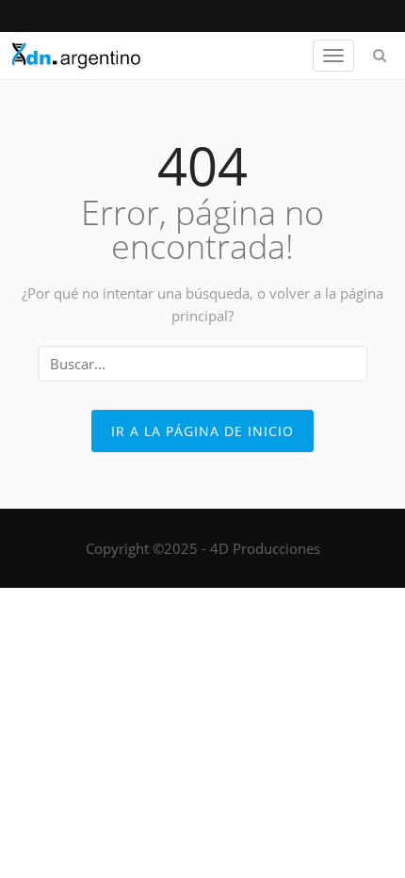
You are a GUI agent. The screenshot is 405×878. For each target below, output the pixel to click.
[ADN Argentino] (76, 56)
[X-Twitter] (202, 16)
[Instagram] (223, 16)
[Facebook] (181, 16)
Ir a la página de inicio (202, 431)
